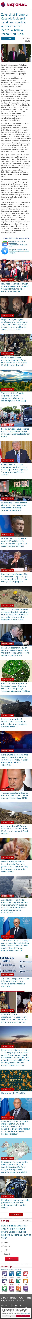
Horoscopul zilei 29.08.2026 (13, 1093)
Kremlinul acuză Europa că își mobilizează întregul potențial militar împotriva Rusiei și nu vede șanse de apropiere (14, 578)
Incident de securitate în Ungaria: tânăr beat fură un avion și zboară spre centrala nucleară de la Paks (14, 723)
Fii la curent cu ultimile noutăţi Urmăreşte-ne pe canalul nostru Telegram (19, 251)
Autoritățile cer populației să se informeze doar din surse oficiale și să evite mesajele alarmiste (15, 982)
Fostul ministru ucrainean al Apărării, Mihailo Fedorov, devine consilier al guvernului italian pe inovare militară (14, 542)
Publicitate (16, 1305)
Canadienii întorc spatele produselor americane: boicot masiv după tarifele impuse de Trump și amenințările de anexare (14, 469)
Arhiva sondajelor (23, 1220)
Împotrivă (7, 1246)
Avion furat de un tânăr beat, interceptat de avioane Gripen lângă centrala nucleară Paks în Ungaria (15, 830)
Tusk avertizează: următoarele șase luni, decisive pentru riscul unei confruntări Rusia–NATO (15, 795)
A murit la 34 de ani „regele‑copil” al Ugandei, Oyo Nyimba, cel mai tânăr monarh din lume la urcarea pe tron (14, 1018)
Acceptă (23, 1316)
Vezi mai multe (16, 1215)
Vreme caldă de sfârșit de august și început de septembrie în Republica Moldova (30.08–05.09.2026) (13, 397)
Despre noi (5, 1305)
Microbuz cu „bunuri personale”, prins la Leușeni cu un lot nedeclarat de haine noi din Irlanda (15, 1204)
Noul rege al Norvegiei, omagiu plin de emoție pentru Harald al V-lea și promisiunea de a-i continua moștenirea (15, 288)
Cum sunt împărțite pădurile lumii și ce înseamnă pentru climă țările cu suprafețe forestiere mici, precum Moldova (15, 687)
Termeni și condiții (25, 1313)
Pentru (6, 1243)
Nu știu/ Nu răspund (6, 1252)
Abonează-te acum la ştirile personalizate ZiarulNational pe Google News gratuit (17, 243)
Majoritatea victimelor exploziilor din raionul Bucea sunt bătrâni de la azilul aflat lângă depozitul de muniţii (14, 361)
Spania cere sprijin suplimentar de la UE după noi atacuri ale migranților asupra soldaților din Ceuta (15, 433)
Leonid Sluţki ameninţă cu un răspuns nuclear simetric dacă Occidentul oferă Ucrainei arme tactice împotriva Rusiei (15, 652)
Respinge (9, 1316)
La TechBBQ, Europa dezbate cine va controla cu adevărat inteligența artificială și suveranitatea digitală (14, 506)
